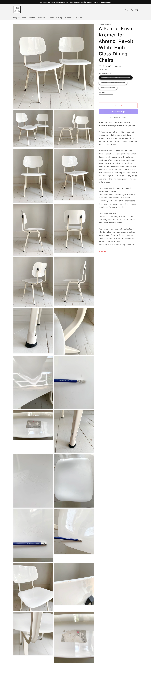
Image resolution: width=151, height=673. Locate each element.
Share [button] (103, 251)
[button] (16, 17)
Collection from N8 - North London (117, 77)
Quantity (102, 92)
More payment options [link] (118, 117)
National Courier (109, 88)
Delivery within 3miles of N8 (114, 83)
